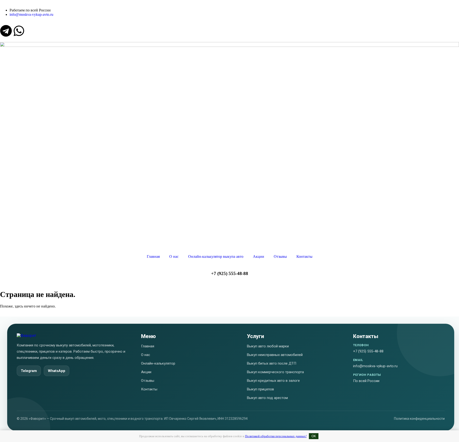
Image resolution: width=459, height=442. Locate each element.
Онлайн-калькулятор (158, 363)
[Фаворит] (26, 335)
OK (313, 436)
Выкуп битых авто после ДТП (271, 363)
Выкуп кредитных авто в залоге (273, 380)
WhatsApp (56, 371)
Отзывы (280, 256)
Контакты (304, 256)
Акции (258, 256)
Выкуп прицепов (260, 389)
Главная (153, 256)
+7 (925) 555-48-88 (229, 273)
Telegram (29, 371)
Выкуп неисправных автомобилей (275, 355)
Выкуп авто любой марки (268, 346)
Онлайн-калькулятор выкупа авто (215, 256)
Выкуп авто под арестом (267, 398)
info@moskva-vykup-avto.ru (375, 366)
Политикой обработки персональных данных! (276, 436)
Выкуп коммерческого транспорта (275, 372)
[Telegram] (6, 31)
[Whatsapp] (19, 31)
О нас (174, 256)
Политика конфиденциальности (419, 418)
